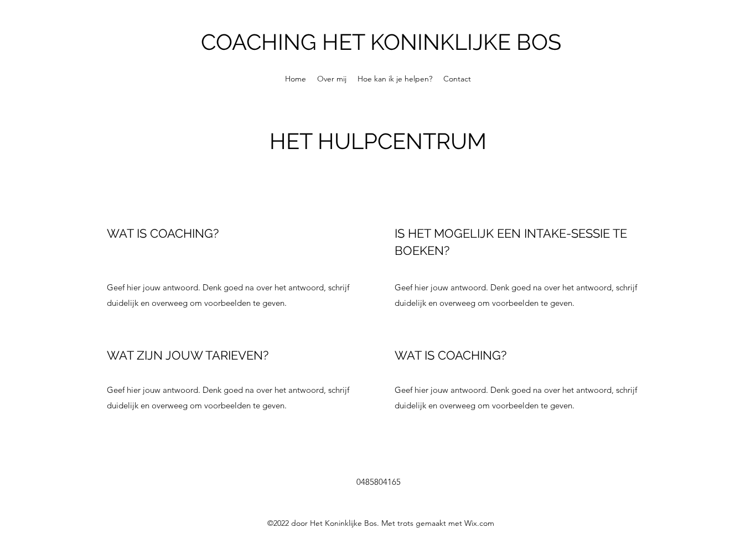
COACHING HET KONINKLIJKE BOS (381, 42)
